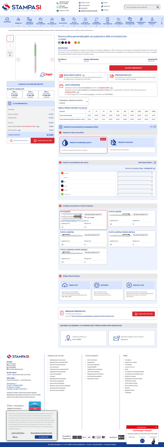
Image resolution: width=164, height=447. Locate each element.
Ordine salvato (85, 5)
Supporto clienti (64, 10)
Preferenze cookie (130, 381)
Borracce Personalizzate (85, 23)
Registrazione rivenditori (95, 374)
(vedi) (92, 217)
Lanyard (52, 376)
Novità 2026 (7, 22)
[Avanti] (52, 59)
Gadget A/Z (18, 23)
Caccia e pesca (54, 367)
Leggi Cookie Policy (17, 433)
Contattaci (128, 364)
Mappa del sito (129, 390)
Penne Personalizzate (52, 23)
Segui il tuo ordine (131, 362)
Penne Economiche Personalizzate (38, 30)
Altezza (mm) (87, 223)
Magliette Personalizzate (96, 23)
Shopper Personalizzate (40, 23)
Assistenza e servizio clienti (133, 378)
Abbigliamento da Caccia (58, 360)
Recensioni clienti (93, 378)
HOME (10, 30)
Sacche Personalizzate (57, 383)
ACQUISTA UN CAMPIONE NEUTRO (30, 84)
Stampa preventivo (20, 140)
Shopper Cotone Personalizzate (60, 385)
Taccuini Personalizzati (74, 23)
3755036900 (12, 367)
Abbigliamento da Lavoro (152, 23)
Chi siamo (128, 360)
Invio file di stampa (93, 364)
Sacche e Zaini (63, 23)
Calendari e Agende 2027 (29, 23)
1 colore (90, 217)
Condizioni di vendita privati (134, 374)
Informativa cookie (131, 383)
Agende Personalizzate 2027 (59, 362)
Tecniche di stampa (93, 371)
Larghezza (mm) (65, 223)
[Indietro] (17, 59)
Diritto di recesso (130, 376)
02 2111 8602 (63, 3)
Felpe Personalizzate (107, 23)
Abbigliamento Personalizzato (130, 23)
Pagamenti (90, 362)
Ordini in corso (85, 2)
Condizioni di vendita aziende (134, 371)
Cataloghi (128, 392)
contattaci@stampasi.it (15, 369)
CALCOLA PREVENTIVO (133, 68)
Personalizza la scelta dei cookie (41, 433)
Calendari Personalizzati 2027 (59, 369)
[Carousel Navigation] (35, 59)
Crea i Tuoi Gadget (55, 374)
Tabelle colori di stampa (94, 369)
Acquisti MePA (91, 367)
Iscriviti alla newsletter (94, 376)
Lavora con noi (130, 367)
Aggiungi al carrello (44, 140)
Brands (127, 388)
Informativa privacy (131, 385)
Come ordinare (92, 360)
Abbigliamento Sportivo (141, 23)
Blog (126, 369)
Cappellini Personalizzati (119, 23)
